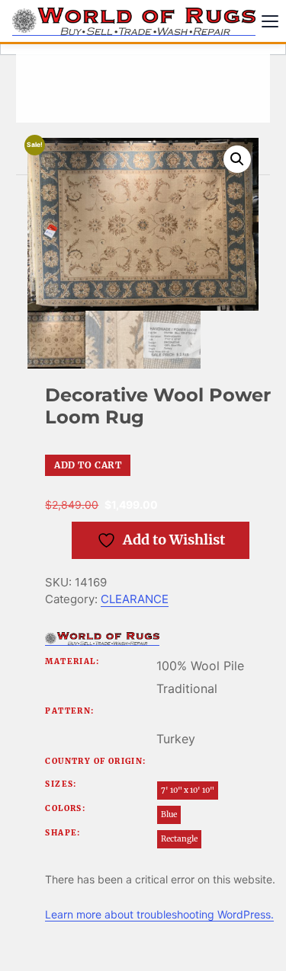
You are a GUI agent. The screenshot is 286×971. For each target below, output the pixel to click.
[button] (237, 159)
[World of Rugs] (102, 638)
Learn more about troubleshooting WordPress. (159, 914)
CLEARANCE (135, 599)
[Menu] (269, 21)
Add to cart (87, 465)
